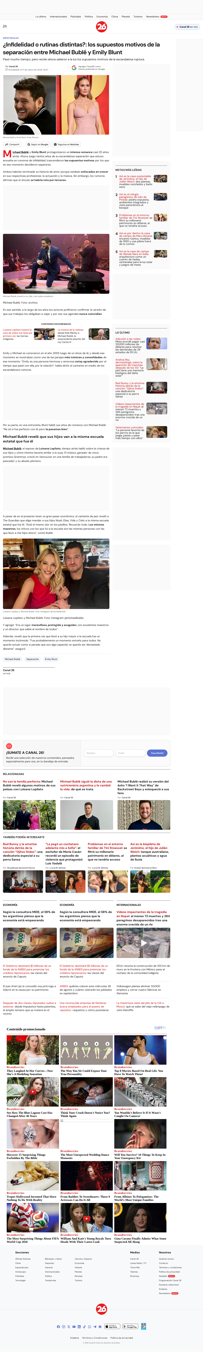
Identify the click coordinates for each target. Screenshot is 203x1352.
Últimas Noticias (23, 1259)
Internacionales (129, 905)
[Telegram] (94, 1326)
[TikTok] (84, 1326)
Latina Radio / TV (138, 1263)
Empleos (163, 1289)
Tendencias (50, 1280)
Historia (78, 1267)
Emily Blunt (51, 659)
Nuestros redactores (169, 1284)
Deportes (49, 1263)
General (49, 1267)
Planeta (78, 1271)
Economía (10, 905)
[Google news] (100, 1326)
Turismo (78, 1280)
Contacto (163, 1263)
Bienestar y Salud (53, 1259)
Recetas (78, 1276)
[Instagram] (63, 1326)
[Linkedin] (79, 1326)
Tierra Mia (135, 1267)
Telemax (134, 1271)
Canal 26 (13, 66)
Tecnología (20, 1280)
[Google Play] (130, 1327)
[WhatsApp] (89, 1326)
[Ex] (68, 1326)
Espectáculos (11, 38)
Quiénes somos (166, 1259)
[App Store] (112, 1327)
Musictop (134, 1276)
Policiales (19, 1276)
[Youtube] (74, 1326)
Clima (18, 1263)
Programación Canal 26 (170, 1280)
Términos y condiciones (170, 1267)
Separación (32, 659)
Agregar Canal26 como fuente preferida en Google (91, 67)
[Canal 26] (101, 1310)
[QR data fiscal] (143, 1328)
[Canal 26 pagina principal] (101, 31)
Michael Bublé (21, 152)
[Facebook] (58, 1326)
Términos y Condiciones (94, 1337)
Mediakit (166, 1276)
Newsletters (168, 1293)
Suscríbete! (157, 753)
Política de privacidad (169, 1271)
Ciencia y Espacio (83, 1259)
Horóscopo (20, 1271)
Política (48, 1276)
